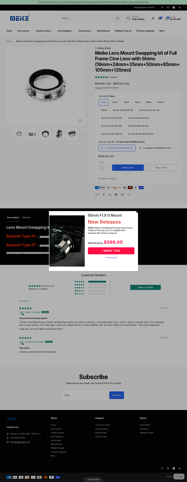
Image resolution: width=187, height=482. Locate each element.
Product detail (111, 257)
